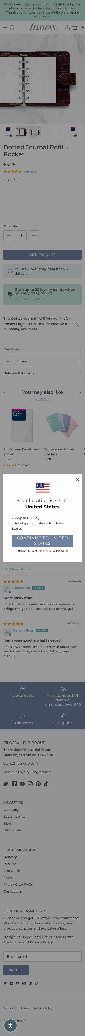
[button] (10, 1026)
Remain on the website (42, 551)
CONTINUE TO (42, 541)
